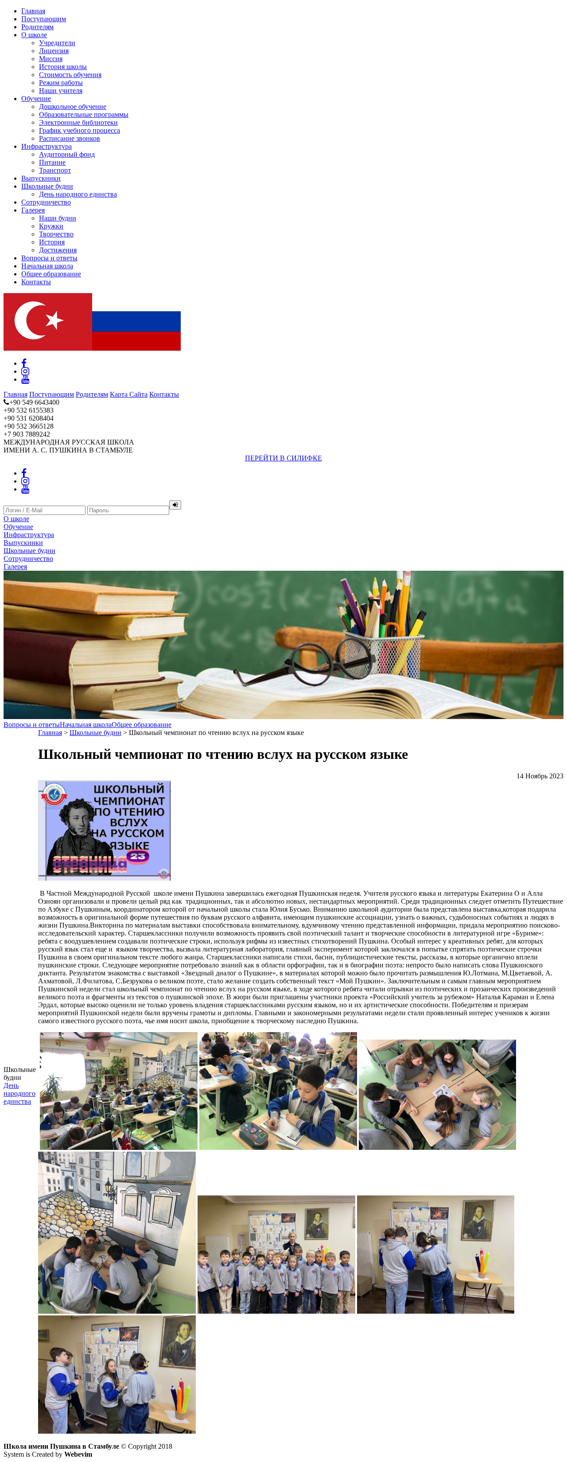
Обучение (36, 98)
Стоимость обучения (70, 74)
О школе (34, 35)
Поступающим (43, 19)
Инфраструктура (46, 146)
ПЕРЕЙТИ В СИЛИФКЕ (283, 458)
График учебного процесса (79, 130)
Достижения (58, 250)
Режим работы (61, 82)
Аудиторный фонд (67, 154)
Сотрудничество (46, 202)
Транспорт (55, 170)
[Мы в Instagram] (25, 371)
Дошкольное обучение (72, 106)
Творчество (56, 234)
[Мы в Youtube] (25, 379)
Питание (52, 162)
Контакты (36, 282)
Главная (33, 11)
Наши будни (57, 218)
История (52, 242)
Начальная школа (47, 266)
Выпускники (41, 178)
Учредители (57, 42)
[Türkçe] (48, 348)
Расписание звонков (69, 138)
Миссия (50, 58)
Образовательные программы (83, 114)
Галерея (33, 210)
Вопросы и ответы (49, 258)
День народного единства (78, 194)
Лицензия (54, 50)
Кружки (51, 226)
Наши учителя (60, 90)
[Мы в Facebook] (24, 363)
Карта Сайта (129, 394)
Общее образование (51, 274)
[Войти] (175, 505)
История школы (63, 66)
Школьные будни (47, 186)
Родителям (37, 27)
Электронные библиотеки (78, 122)
